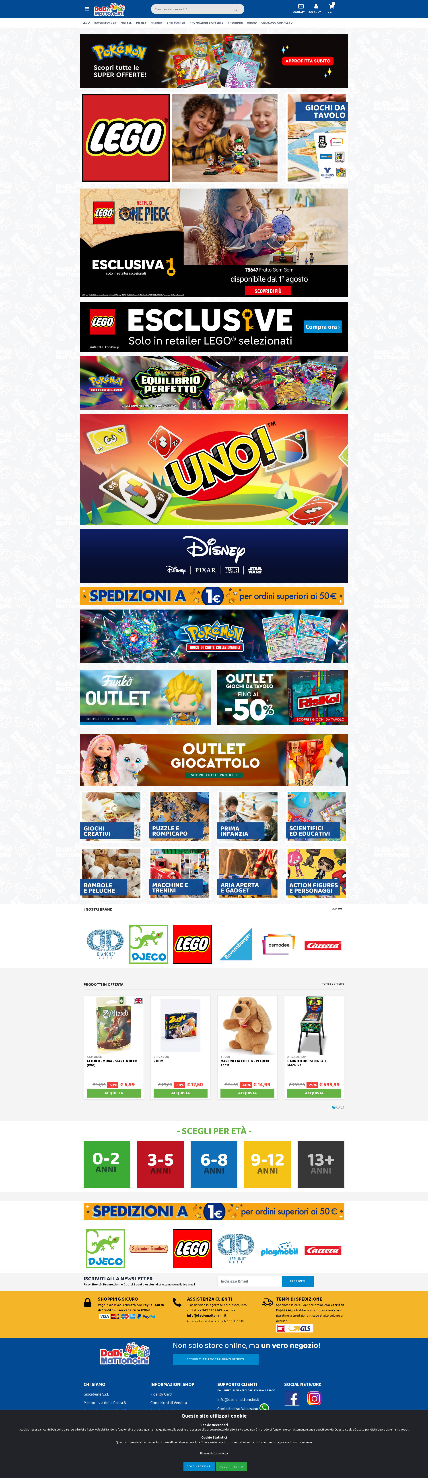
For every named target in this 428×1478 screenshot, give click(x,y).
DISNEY (141, 23)
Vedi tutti (338, 908)
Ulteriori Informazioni (214, 1453)
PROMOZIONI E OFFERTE (206, 23)
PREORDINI (235, 23)
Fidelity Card (161, 1394)
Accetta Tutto (231, 1466)
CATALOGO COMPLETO (277, 23)
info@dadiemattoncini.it (238, 1400)
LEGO (86, 23)
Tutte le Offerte (333, 984)
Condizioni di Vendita (168, 1403)
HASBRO (156, 23)
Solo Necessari (199, 1466)
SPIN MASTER (176, 23)
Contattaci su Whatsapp (238, 1409)
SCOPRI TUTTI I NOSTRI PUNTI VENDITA (216, 1359)
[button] (333, 9)
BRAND (252, 23)
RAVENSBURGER (105, 23)
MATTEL (126, 23)
